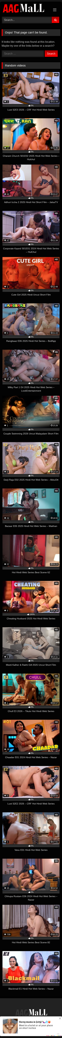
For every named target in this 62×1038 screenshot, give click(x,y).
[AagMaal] (31, 1013)
